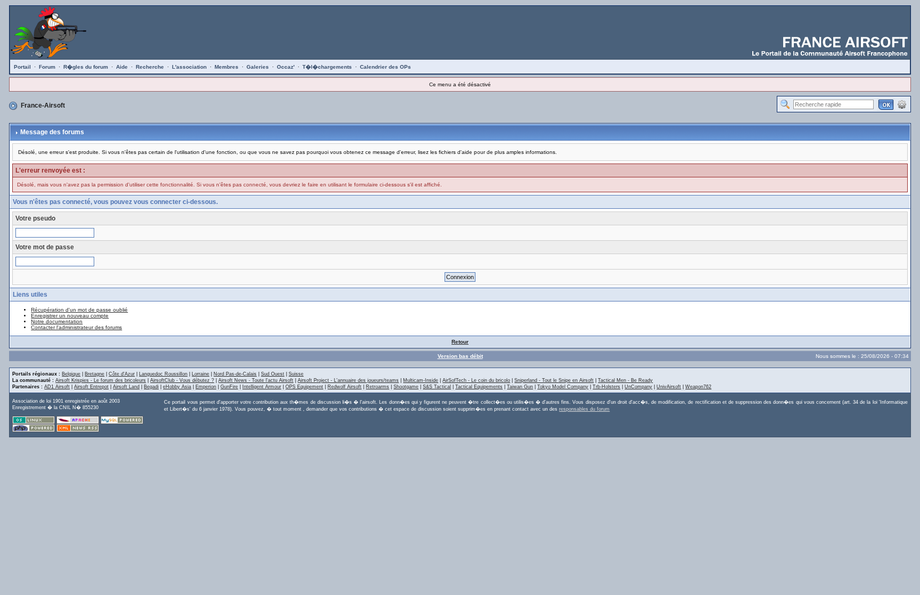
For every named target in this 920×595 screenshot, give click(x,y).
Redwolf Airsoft (344, 386)
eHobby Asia (177, 386)
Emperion (205, 386)
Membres (227, 67)
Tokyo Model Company (562, 386)
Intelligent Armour (261, 386)
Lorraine (200, 374)
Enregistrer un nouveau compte (70, 316)
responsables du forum (584, 409)
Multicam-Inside (420, 380)
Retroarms (377, 386)
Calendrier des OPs (385, 67)
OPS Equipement (304, 386)
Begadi (151, 386)
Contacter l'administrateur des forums (76, 327)
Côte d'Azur (122, 374)
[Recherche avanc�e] (902, 104)
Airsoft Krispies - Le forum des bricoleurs (100, 380)
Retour (460, 342)
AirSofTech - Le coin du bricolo (476, 380)
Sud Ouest (272, 374)
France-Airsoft (43, 105)
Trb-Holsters (606, 386)
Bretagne (94, 374)
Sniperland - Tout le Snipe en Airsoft (554, 380)
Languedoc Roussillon (163, 374)
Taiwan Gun (520, 386)
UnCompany (638, 386)
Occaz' (285, 67)
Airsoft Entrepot (91, 386)
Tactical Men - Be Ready (625, 380)
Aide (122, 67)
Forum (47, 67)
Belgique (71, 374)
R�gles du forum (85, 67)
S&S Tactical (437, 386)
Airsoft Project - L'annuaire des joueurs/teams (348, 380)
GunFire (229, 386)
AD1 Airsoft (57, 386)
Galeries (258, 67)
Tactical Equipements (479, 386)
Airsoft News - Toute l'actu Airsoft (255, 380)
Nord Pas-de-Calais (235, 374)
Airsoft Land (126, 386)
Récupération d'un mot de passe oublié (79, 310)
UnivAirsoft (668, 386)
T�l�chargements (327, 67)
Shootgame (405, 386)
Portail (22, 67)
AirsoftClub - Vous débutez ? (182, 380)
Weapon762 (698, 386)
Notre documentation (57, 321)
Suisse (296, 374)
